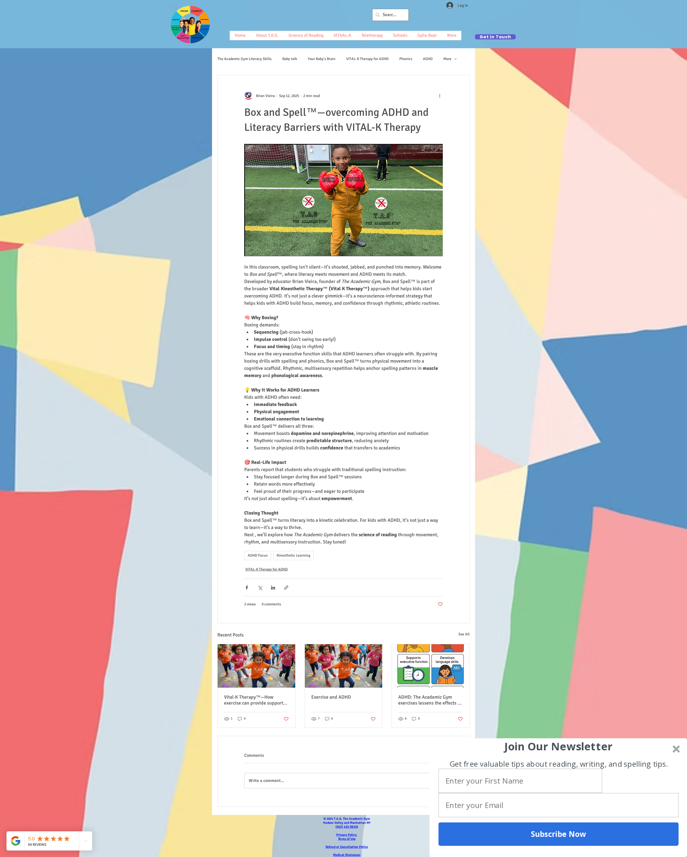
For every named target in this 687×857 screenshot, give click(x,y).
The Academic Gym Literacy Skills (244, 59)
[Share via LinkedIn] (273, 587)
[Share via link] (286, 587)
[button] (558, 746)
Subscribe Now (558, 834)
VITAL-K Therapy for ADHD (367, 59)
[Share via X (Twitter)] (259, 587)
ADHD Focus (258, 555)
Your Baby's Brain (321, 59)
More (447, 59)
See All (464, 634)
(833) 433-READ (346, 827)
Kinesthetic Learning (293, 555)
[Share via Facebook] (246, 587)
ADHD (428, 59)
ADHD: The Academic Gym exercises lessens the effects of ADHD (430, 700)
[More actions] (439, 95)
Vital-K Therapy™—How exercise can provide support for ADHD (253, 700)
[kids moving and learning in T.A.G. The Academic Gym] (256, 666)
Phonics (405, 59)
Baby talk (289, 59)
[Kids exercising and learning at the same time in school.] (343, 666)
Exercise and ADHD (331, 697)
